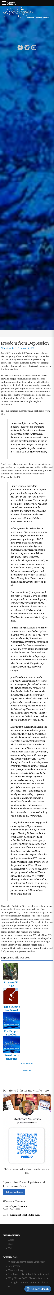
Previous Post (26, 1063)
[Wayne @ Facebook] (20, 47)
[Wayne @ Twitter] (27, 47)
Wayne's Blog (15, 1270)
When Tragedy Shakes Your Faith (26, 1261)
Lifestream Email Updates (14, 1192)
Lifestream (14, 1266)
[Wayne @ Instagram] (34, 47)
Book (10, 1244)
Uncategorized (9, 348)
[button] (4, 3)
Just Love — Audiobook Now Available (29, 1274)
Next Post (26, 1070)
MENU (11, 3)
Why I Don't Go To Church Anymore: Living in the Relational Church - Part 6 (29, 1282)
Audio (11, 1240)
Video (11, 1248)
